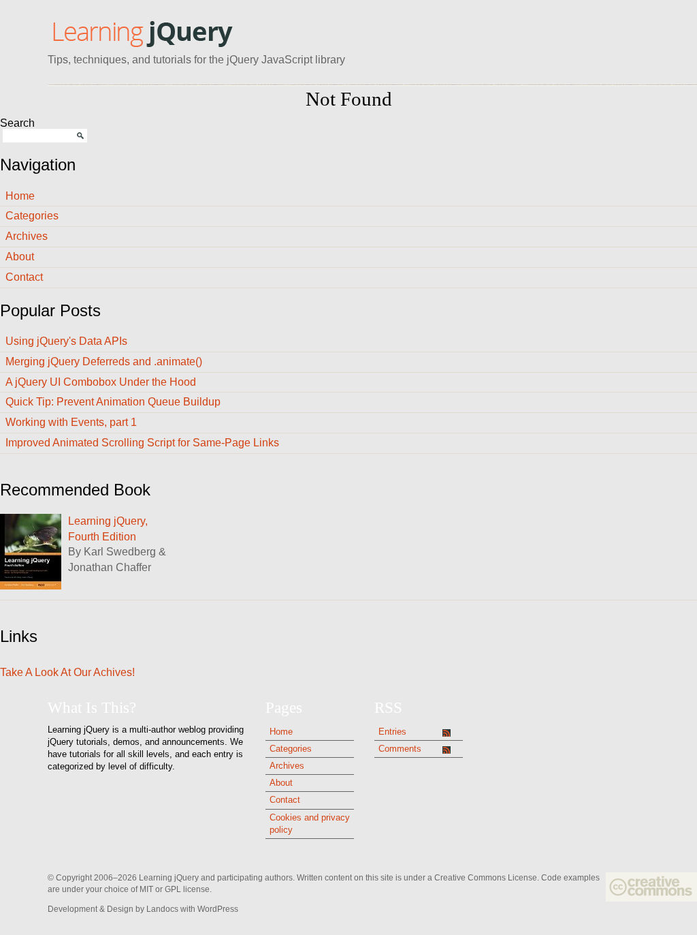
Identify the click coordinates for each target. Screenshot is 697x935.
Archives (26, 236)
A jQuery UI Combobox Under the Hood (100, 382)
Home (20, 196)
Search (17, 123)
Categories (32, 215)
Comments (399, 749)
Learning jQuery (142, 32)
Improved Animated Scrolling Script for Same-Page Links (142, 442)
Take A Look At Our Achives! (67, 672)
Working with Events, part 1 (71, 422)
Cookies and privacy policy (310, 823)
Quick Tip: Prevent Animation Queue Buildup (113, 402)
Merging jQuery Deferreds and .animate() (103, 361)
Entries (392, 731)
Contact (24, 277)
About (19, 256)
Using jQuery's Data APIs (66, 341)
